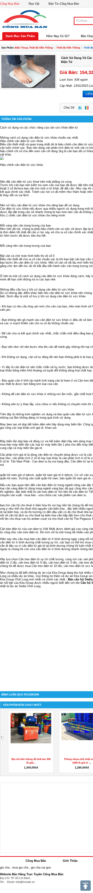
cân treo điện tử (47, 491)
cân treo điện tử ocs (77, 566)
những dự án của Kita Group (47, 572)
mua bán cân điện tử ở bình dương (47, 539)
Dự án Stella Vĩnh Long (25, 586)
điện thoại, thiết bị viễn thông (34, 47)
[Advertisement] (46, 636)
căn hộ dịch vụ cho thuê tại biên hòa (32, 515)
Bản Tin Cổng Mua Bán (64, 3)
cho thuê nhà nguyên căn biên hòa (42, 508)
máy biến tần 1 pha (57, 444)
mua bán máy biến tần (14, 444)
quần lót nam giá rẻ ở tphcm (54, 475)
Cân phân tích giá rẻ (13, 454)
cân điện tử (80, 491)
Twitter (80, 107)
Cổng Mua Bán (9, 3)
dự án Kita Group (76, 576)
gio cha (4, 867)
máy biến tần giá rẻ (29, 448)
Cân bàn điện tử (10, 529)
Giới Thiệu (70, 860)
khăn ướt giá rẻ (33, 427)
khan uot (50, 427)
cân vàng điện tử (16, 488)
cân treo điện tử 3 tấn (63, 562)
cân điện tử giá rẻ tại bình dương (43, 545)
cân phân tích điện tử (60, 147)
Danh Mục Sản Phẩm (20, 36)
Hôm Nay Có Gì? (58, 36)
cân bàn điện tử (46, 485)
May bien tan (8, 424)
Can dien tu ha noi (44, 461)
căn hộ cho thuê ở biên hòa (29, 505)
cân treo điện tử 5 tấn (33, 562)
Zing (86, 107)
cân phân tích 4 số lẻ (76, 458)
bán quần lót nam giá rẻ (75, 478)
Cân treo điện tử (29, 559)
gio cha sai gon (41, 867)
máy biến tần (73, 424)
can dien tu (79, 495)
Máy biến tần (8, 441)
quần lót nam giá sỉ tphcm (17, 475)
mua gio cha (20, 867)
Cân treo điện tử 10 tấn (47, 566)
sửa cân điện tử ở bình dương (50, 549)
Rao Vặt (34, 3)
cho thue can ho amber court (28, 518)
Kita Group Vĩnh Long (14, 579)
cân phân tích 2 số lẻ (26, 458)
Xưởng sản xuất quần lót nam (38, 478)
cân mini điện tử (27, 532)
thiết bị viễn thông (68, 47)
